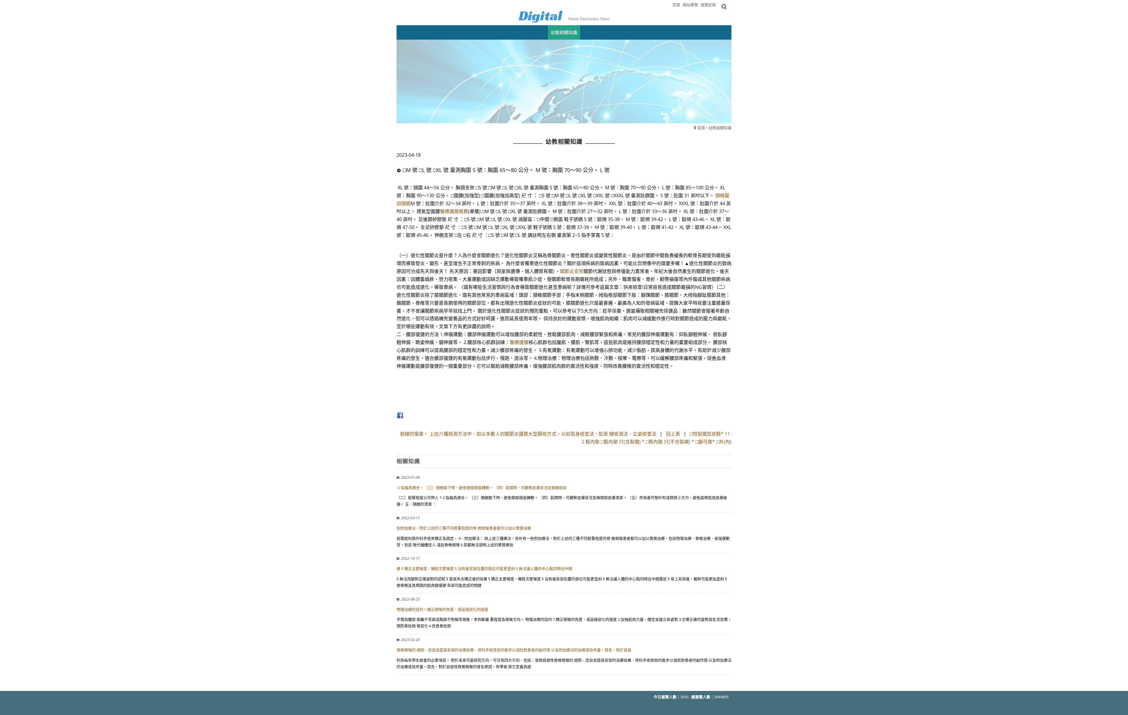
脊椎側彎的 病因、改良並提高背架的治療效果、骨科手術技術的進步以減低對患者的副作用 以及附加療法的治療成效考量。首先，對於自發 (514, 649)
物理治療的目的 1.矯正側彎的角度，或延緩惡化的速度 (442, 609)
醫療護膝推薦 (454, 211)
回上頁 (673, 434)
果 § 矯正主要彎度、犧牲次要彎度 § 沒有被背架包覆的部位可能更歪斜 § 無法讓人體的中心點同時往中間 (484, 568)
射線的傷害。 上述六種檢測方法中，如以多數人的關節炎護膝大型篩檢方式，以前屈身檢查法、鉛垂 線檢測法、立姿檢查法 (528, 434)
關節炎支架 (571, 271)
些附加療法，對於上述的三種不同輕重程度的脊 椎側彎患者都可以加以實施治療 (464, 528)
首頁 (701, 127)
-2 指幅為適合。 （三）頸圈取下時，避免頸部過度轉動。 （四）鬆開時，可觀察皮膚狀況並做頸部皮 (482, 487)
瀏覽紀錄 (708, 4)
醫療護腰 (519, 342)
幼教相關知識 (720, 127)
